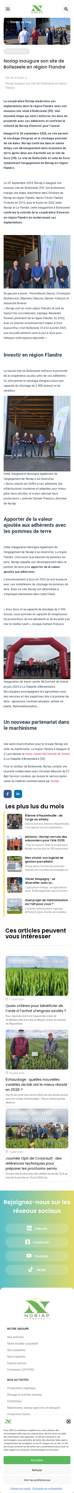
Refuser (37, 1470)
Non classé (40, 1113)
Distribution (14, 1401)
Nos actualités (16, 1350)
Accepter (37, 1460)
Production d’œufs (19, 1414)
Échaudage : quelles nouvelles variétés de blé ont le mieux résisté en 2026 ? (36, 1084)
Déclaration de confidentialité (47, 1488)
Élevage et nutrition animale (24, 1394)
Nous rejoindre (16, 1356)
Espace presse (16, 1363)
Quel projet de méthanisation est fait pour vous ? (46, 902)
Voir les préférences (37, 1480)
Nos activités (15, 1337)
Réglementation (22, 960)
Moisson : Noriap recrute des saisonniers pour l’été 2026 (46, 839)
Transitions (19, 1119)
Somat (55, 781)
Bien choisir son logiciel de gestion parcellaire (44, 860)
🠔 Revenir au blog (19, 22)
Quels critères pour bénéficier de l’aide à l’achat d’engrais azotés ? (36, 1008)
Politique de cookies (20, 1488)
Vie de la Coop (44, 1119)
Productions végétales (21, 1388)
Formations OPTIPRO (20, 1369)
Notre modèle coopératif (22, 1343)
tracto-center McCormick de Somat (47, 754)
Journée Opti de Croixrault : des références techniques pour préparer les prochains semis (34, 1163)
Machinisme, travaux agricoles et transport (33, 1407)
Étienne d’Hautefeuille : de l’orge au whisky (44, 817)
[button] (68, 1421)
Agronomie (18, 1034)
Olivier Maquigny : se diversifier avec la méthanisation (40, 881)
